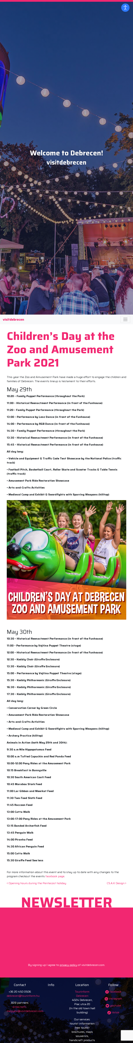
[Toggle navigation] (125, 319)
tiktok (115, 1012)
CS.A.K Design (116, 883)
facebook (115, 991)
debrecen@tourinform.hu (23, 996)
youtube (115, 1005)
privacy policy (68, 965)
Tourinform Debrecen (82, 993)
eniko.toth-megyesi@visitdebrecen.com (25, 1009)
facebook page (54, 876)
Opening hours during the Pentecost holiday (37, 883)
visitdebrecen (13, 319)
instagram (115, 998)
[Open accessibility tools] (125, 7)
